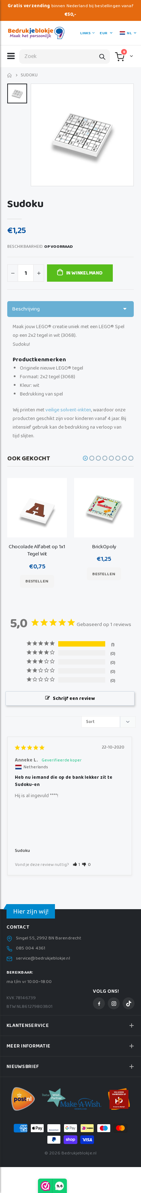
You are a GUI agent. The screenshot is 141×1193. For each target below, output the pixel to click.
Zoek (102, 56)
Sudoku (22, 850)
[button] (131, 56)
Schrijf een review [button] (74, 698)
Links (85, 33)
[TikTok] (128, 1003)
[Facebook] (99, 1003)
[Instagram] (114, 1003)
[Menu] (11, 56)
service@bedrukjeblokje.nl (43, 958)
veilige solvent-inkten (68, 410)
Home (10, 75)
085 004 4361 (30, 948)
